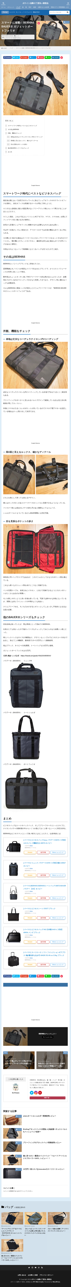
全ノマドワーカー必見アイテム (12, 37)
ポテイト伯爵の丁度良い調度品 (35, 3)
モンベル (18, 12)
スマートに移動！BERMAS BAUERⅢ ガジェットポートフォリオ (33, 48)
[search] (68, 12)
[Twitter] (16, 57)
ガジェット (10, 7)
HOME (5, 48)
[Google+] (24, 57)
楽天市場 (43, 852)
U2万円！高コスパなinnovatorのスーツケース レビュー (43, 1169)
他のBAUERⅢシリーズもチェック (17, 148)
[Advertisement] (35, 170)
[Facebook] (7, 57)
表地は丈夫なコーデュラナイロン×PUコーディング (25, 137)
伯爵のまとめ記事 (43, 7)
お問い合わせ (22, 1275)
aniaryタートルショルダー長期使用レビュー (39, 1116)
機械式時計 (36, 12)
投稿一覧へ (47, 1097)
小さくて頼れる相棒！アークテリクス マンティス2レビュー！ (58, 1230)
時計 (30, 7)
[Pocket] (40, 57)
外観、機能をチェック (14, 133)
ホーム (3, 7)
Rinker (31, 845)
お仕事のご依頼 (33, 1275)
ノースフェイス (27, 12)
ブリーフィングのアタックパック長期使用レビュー (42, 1142)
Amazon (30, 852)
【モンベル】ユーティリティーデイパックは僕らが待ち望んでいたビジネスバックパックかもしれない (35, 1232)
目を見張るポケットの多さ (17, 144)
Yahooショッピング (57, 852)
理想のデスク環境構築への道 (60, 7)
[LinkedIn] (55, 57)
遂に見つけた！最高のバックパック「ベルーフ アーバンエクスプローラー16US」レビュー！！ (45, 1157)
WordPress (56, 1282)
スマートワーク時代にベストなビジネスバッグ (21, 125)
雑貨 (34, 7)
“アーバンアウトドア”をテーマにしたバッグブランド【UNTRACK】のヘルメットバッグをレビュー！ (11, 1232)
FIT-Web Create (38, 1282)
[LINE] (48, 57)
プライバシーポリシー (46, 1275)
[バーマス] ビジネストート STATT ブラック (39, 908)
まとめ (9, 152)
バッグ (18, 7)
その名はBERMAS (12, 129)
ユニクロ (12, 12)
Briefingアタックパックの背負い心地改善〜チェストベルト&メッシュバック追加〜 (45, 1130)
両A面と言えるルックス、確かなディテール (22, 140)
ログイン (21, 1191)
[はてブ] (32, 57)
